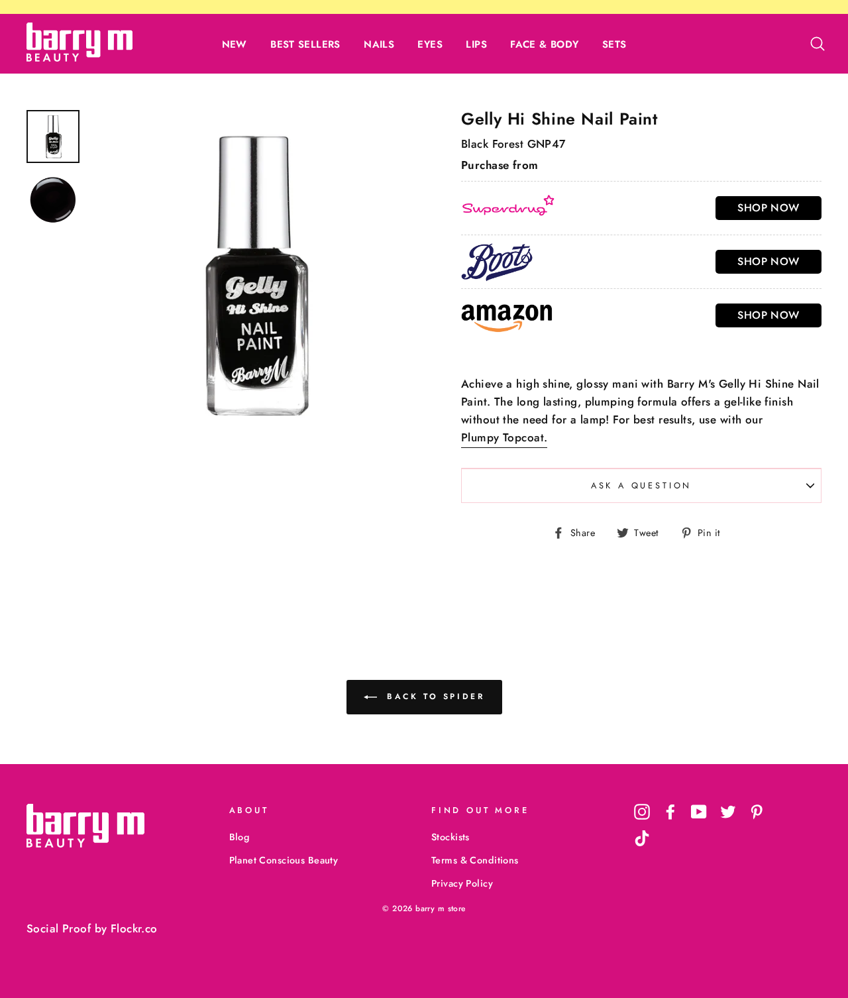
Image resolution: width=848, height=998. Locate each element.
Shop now (768, 207)
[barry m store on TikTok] (642, 838)
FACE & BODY (544, 44)
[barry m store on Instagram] (642, 812)
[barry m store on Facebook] (670, 812)
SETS (614, 44)
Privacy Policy (462, 883)
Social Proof (58, 928)
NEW (234, 44)
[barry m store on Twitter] (728, 812)
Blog (239, 837)
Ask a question (641, 485)
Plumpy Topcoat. (504, 437)
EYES (430, 44)
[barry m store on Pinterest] (757, 812)
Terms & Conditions (475, 860)
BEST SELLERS (305, 44)
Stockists (450, 837)
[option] (253, 273)
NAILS (379, 44)
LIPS (476, 44)
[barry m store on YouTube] (699, 812)
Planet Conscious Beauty (284, 860)
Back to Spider (433, 696)
